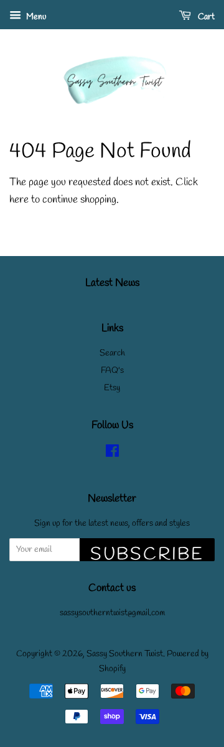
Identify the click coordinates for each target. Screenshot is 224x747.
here (19, 200)
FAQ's (112, 371)
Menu (35, 17)
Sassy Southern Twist (124, 654)
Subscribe (147, 552)
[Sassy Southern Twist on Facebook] (112, 454)
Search (112, 353)
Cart (205, 17)
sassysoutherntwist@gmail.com (112, 613)
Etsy (112, 388)
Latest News (112, 283)
